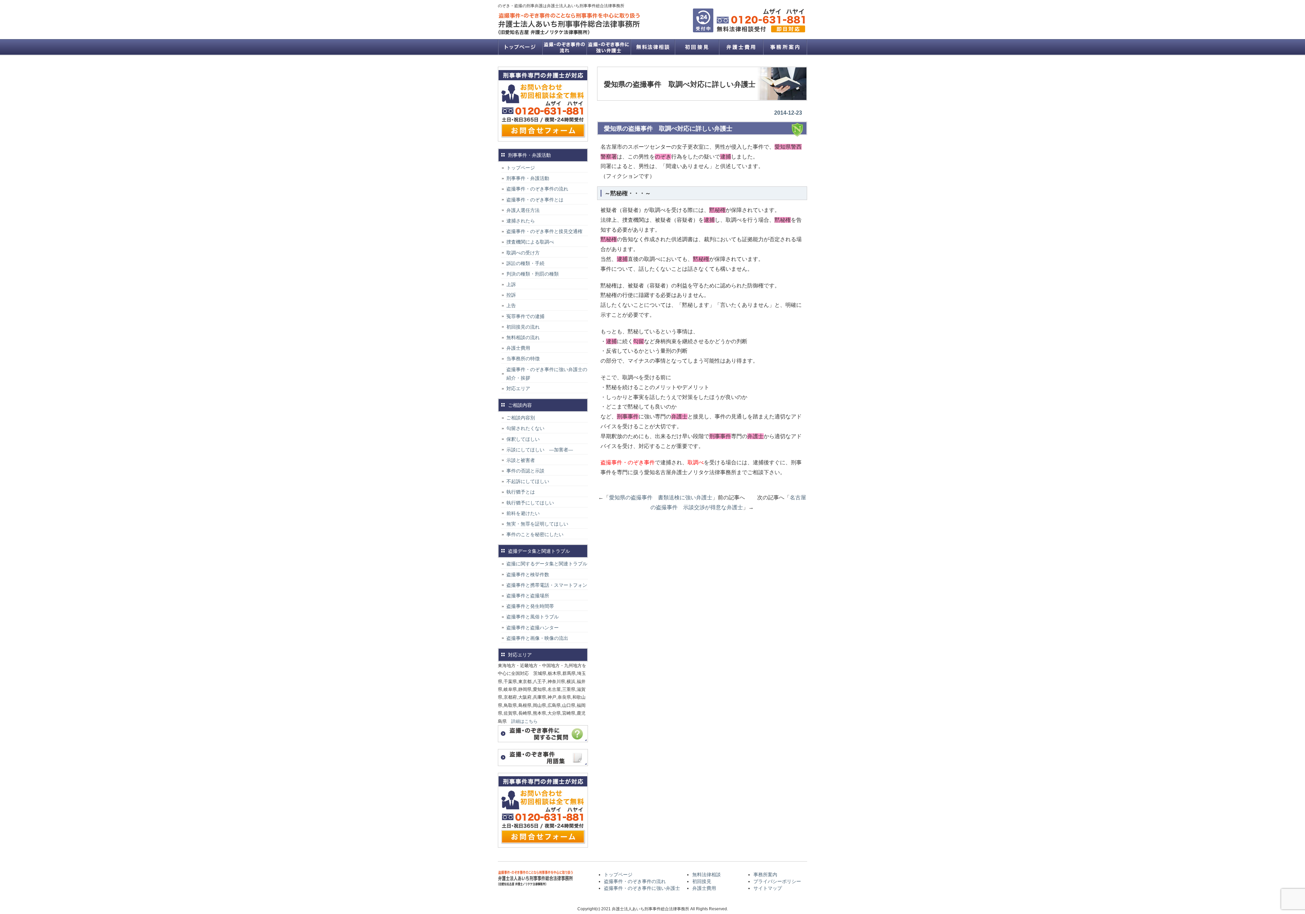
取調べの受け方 (523, 252)
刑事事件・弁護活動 (527, 178)
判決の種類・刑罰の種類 (532, 274)
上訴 (511, 284)
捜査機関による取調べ (530, 242)
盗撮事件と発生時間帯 (530, 606)
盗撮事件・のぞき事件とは (537, 199)
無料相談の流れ (523, 337)
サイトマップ (767, 888)
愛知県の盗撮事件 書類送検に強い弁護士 (660, 497)
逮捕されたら (520, 220)
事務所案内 (785, 47)
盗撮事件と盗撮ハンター (532, 627)
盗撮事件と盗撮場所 (527, 595)
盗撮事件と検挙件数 (527, 574)
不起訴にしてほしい (527, 481)
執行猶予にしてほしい (530, 502)
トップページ (520, 47)
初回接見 (697, 47)
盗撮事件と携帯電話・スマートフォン (546, 585)
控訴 (511, 295)
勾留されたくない (525, 428)
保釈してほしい (523, 439)
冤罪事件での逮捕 (525, 316)
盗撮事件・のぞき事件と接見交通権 (544, 231)
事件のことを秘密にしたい (534, 534)
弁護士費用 (741, 47)
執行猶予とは (520, 492)
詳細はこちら (524, 721)
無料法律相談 (652, 47)
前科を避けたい (523, 513)
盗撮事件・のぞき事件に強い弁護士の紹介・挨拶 (546, 374)
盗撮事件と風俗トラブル (532, 616)
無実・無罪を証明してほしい (537, 524)
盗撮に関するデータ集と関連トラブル (546, 563)
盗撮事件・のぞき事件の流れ (564, 47)
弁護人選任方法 (523, 210)
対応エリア (518, 388)
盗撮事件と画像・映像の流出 (537, 638)
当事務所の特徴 (523, 358)
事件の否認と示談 (525, 470)
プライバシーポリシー (777, 881)
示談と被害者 (520, 460)
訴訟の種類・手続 (525, 263)
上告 (511, 305)
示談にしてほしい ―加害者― (539, 449)
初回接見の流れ (523, 327)
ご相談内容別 (520, 417)
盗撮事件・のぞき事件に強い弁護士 (608, 47)
